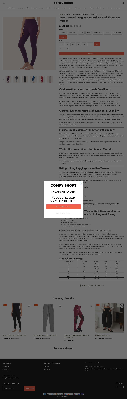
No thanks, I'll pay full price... (64, 213)
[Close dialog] (81, 183)
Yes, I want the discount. (63, 207)
